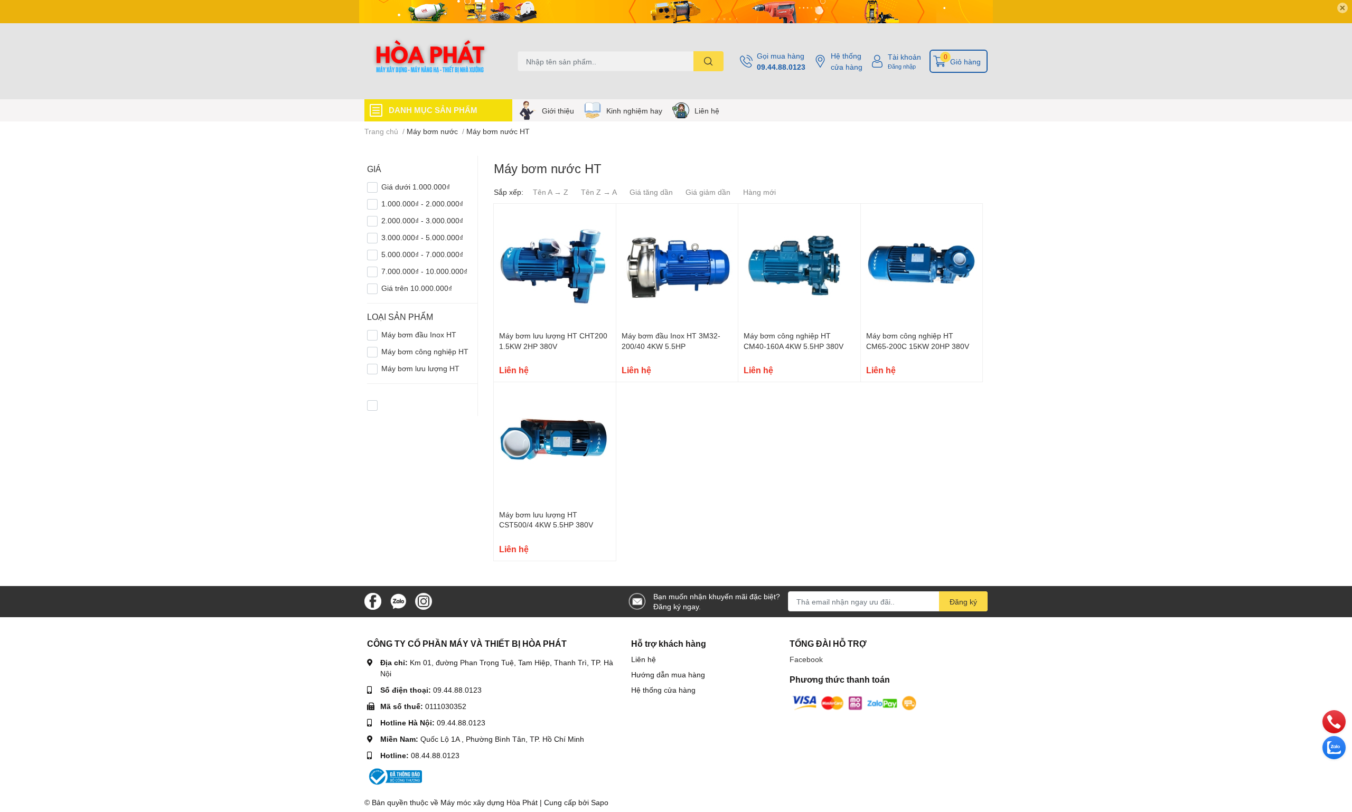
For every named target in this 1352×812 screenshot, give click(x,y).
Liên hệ (706, 110)
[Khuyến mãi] (676, 11)
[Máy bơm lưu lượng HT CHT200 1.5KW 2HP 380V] (555, 265)
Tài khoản (904, 56)
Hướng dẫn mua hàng (668, 674)
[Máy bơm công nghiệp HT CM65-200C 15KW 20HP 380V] (922, 265)
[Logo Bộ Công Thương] (394, 775)
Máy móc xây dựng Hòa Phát (489, 802)
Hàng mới (759, 191)
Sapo (599, 802)
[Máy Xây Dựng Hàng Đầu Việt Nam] (429, 61)
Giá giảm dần (708, 191)
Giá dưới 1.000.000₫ (415, 186)
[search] (708, 61)
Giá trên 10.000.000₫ (416, 288)
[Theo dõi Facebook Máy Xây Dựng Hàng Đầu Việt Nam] (372, 600)
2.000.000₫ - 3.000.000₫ (422, 220)
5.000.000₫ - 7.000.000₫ (422, 254)
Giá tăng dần (651, 191)
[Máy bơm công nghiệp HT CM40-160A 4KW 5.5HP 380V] (799, 265)
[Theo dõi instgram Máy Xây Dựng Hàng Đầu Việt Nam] (423, 600)
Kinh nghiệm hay (634, 110)
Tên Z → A (599, 191)
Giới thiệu (558, 110)
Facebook (806, 659)
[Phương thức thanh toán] (854, 702)
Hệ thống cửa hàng (846, 61)
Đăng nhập (902, 66)
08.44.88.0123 (435, 755)
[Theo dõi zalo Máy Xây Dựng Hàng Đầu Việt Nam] (398, 600)
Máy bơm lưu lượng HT (420, 368)
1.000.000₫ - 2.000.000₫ (422, 203)
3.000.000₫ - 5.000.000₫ (422, 237)
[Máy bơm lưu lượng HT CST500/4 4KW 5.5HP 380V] (555, 443)
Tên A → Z (550, 191)
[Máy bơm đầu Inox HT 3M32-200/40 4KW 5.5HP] (677, 265)
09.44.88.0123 (781, 66)
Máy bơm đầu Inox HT (418, 334)
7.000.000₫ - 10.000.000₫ (424, 271)
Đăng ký (963, 601)
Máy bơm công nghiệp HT (424, 351)
